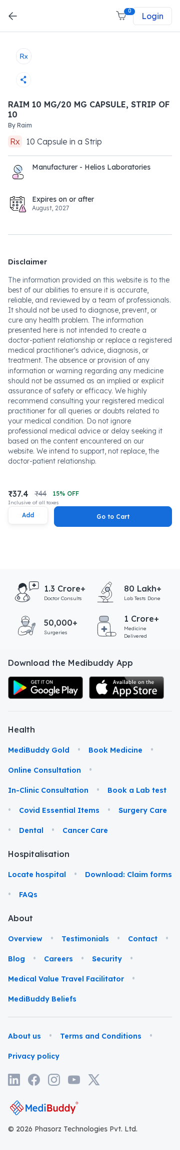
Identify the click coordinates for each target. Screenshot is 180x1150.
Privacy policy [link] (34, 1056)
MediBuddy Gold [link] (39, 750)
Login (153, 16)
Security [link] (107, 958)
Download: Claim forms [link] (128, 874)
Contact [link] (143, 938)
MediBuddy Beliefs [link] (42, 998)
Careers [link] (58, 958)
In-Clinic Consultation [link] (48, 790)
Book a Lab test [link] (137, 790)
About (20, 918)
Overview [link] (25, 938)
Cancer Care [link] (85, 830)
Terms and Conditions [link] (101, 1036)
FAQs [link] (28, 894)
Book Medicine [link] (115, 750)
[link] (45, 687)
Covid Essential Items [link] (59, 810)
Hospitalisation (20, 854)
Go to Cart (113, 516)
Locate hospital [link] (37, 874)
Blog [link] (16, 958)
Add (28, 515)
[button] (122, 16)
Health (20, 730)
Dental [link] (31, 830)
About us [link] (24, 1036)
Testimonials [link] (85, 938)
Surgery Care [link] (142, 810)
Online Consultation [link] (44, 770)
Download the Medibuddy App (70, 663)
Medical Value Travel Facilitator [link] (66, 978)
